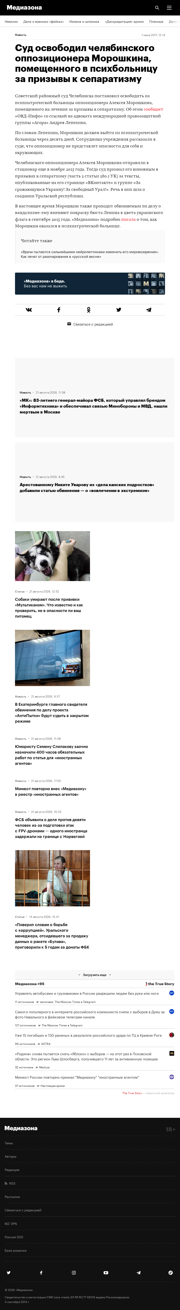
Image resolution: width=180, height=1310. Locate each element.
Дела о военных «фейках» (43, 21)
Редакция (12, 1169)
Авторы (10, 1156)
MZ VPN (11, 1223)
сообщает (153, 110)
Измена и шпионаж (84, 21)
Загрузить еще (94, 975)
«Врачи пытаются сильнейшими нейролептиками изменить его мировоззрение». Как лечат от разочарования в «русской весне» (90, 254)
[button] (169, 7)
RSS (11, 1183)
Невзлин (11, 21)
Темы (9, 1142)
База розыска (15, 1250)
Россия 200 (14, 1236)
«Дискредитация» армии (124, 21)
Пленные (156, 21)
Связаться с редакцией (93, 324)
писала (128, 220)
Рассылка (12, 1196)
